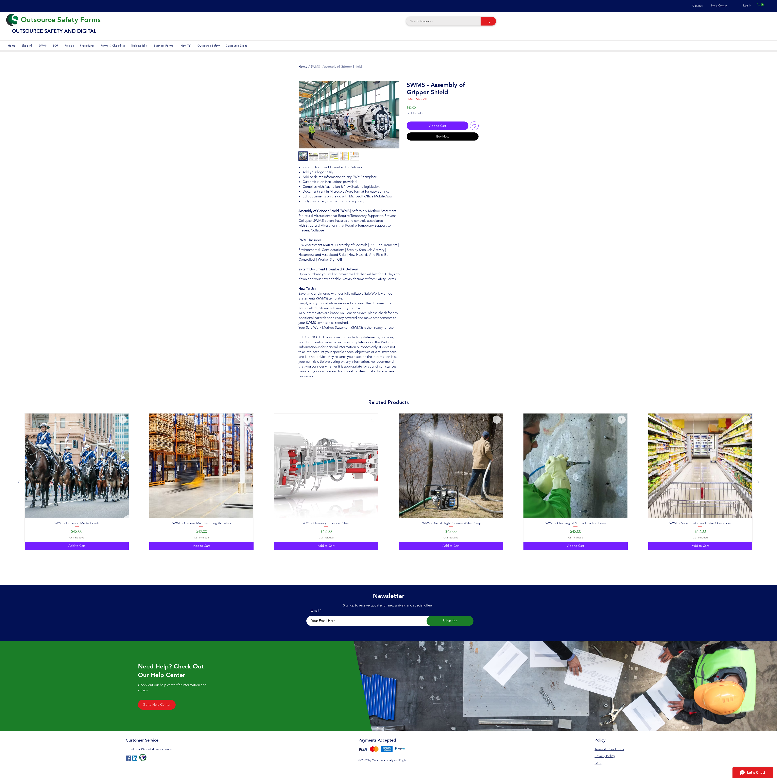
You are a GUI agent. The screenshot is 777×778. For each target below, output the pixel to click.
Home (303, 66)
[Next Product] (758, 481)
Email (315, 610)
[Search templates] (488, 21)
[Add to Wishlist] (474, 125)
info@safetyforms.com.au (154, 749)
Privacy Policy (604, 756)
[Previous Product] (18, 481)
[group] (388, 481)
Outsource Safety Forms (61, 19)
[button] (760, 4)
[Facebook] (128, 758)
